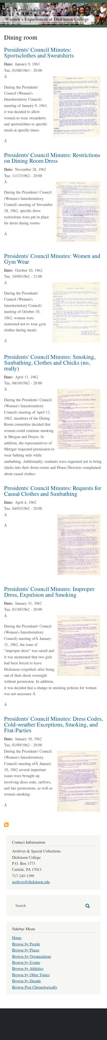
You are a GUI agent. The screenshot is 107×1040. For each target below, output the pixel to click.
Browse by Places (25, 950)
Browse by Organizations (31, 956)
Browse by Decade (26, 980)
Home (16, 937)
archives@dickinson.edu (31, 881)
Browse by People (26, 944)
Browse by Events (26, 962)
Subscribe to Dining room (6, 824)
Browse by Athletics (27, 968)
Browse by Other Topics (31, 974)
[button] (76, 105)
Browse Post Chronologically (34, 987)
